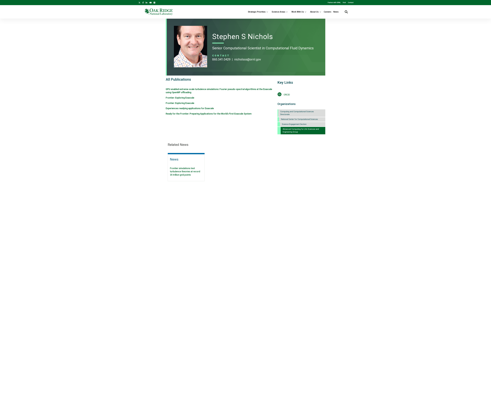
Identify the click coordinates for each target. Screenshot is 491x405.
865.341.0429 (221, 59)
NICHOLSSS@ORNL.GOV (247, 59)
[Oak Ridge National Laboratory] (158, 12)
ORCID (287, 94)
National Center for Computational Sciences (299, 119)
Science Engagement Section (294, 124)
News (336, 12)
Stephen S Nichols (242, 36)
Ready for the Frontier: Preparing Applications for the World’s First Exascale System (209, 113)
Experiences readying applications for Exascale (190, 108)
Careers (327, 12)
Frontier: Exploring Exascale (180, 97)
